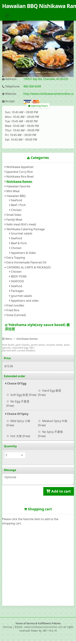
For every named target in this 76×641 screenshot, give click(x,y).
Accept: (10, 101)
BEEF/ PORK (19, 276)
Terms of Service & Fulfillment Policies (38, 623)
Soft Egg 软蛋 (23, 395)
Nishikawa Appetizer (20, 167)
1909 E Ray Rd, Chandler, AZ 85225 (45, 79)
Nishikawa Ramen (19, 181)
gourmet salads (21, 296)
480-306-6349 (32, 86)
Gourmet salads (21, 233)
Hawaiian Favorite (18, 186)
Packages (17, 291)
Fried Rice (12, 310)
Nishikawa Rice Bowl (20, 176)
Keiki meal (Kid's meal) (21, 224)
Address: (11, 79)
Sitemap (7, 627)
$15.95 (8, 366)
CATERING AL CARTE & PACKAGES (29, 267)
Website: (10, 93)
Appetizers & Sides (23, 253)
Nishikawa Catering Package (26, 229)
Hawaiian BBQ (16, 196)
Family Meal (14, 219)
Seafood (16, 200)
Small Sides (13, 215)
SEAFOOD (17, 281)
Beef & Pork (19, 243)
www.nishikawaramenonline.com (43, 627)
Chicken (16, 210)
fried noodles (15, 305)
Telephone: (12, 86)
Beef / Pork (18, 205)
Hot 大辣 (20, 436)
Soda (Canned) (16, 315)
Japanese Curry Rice (19, 172)
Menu (8, 338)
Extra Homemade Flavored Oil (26, 262)
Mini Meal (12, 191)
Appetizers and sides (25, 301)
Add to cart (60, 491)
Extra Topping (15, 258)
